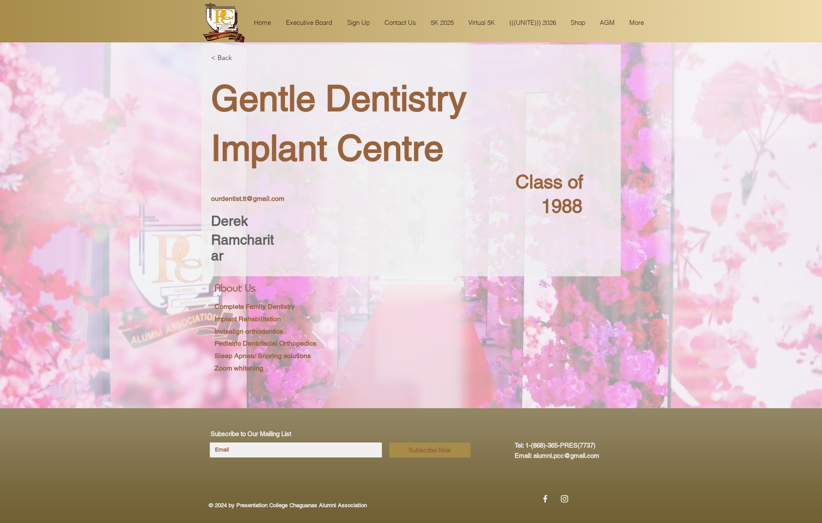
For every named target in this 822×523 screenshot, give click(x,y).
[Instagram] (564, 499)
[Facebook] (545, 499)
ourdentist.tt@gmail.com (247, 198)
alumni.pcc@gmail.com (566, 455)
